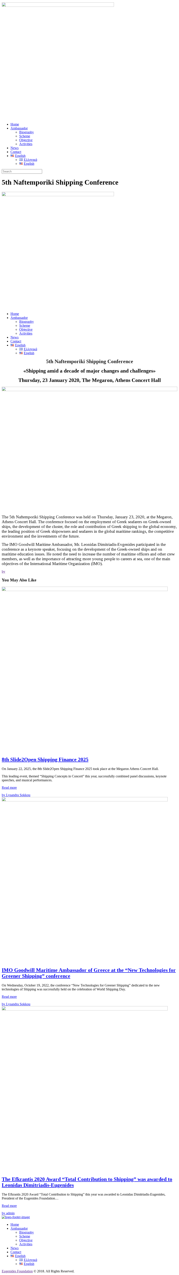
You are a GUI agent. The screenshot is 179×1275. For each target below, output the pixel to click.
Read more (9, 787)
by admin (8, 1213)
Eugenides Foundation (17, 1271)
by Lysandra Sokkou (16, 795)
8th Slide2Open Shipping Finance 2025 (45, 759)
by (3, 571)
